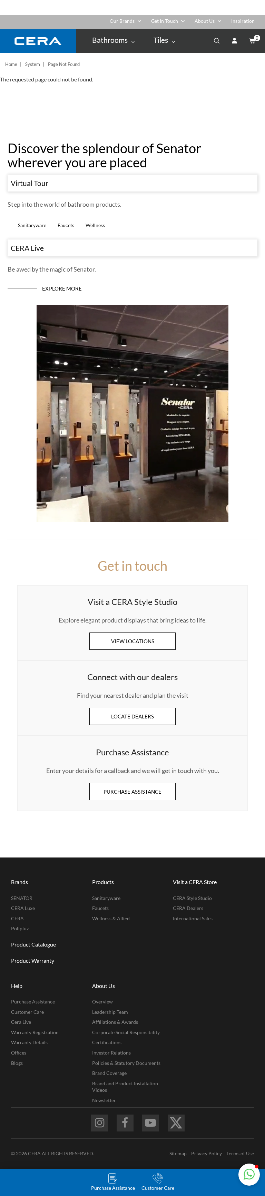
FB (125, 1123)
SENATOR (21, 898)
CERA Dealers (188, 908)
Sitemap (178, 1153)
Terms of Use (240, 1153)
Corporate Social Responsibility (126, 1032)
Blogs (17, 1063)
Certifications (106, 1042)
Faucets (66, 225)
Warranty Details (29, 1042)
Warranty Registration (35, 1032)
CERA (17, 918)
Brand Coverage (109, 1073)
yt (150, 1123)
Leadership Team (110, 1012)
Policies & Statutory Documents (126, 1063)
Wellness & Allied (111, 918)
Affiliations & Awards (115, 1022)
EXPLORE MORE (62, 288)
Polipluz (20, 928)
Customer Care (27, 1012)
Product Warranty (32, 960)
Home (11, 64)
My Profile (234, 41)
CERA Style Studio (192, 898)
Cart (252, 41)
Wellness (95, 225)
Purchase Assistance (33, 1001)
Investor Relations (111, 1053)
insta (99, 1123)
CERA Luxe (23, 908)
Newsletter (104, 1100)
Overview (102, 1001)
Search (216, 41)
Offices (18, 1053)
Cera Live (21, 1022)
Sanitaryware (32, 225)
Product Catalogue (33, 944)
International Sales (193, 918)
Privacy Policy (206, 1153)
